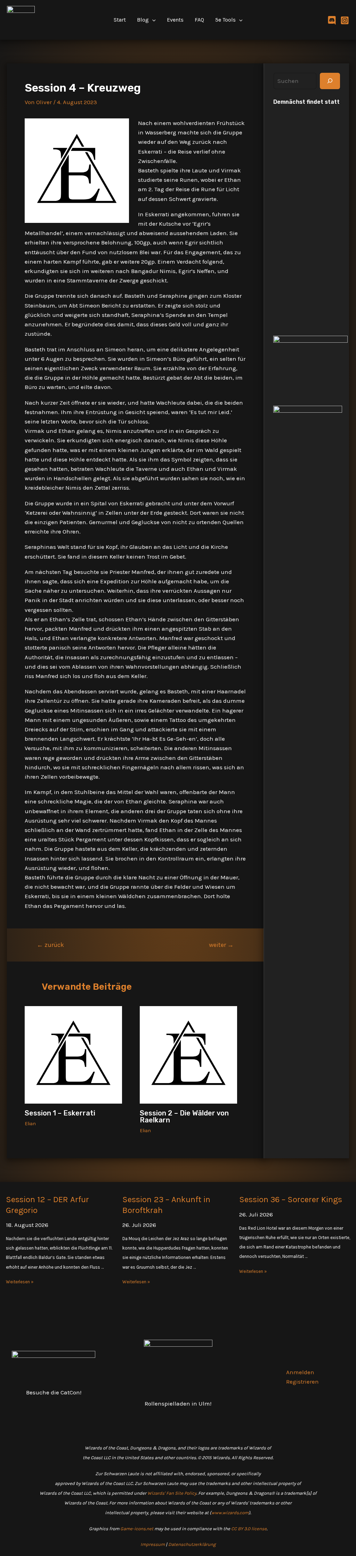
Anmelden (300, 1372)
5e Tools (225, 20)
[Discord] (331, 20)
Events (175, 20)
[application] (152, 20)
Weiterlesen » (19, 1281)
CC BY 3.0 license (249, 1528)
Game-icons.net (136, 1528)
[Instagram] (344, 20)
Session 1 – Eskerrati (60, 1113)
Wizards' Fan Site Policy (171, 1493)
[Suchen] (330, 81)
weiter (221, 945)
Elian (30, 1124)
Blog (143, 20)
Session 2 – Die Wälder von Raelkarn (184, 1116)
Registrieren (302, 1381)
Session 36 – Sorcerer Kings (290, 1199)
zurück (50, 945)
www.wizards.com (230, 1512)
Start (120, 20)
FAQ (199, 20)
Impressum (152, 1544)
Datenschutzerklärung (192, 1544)
